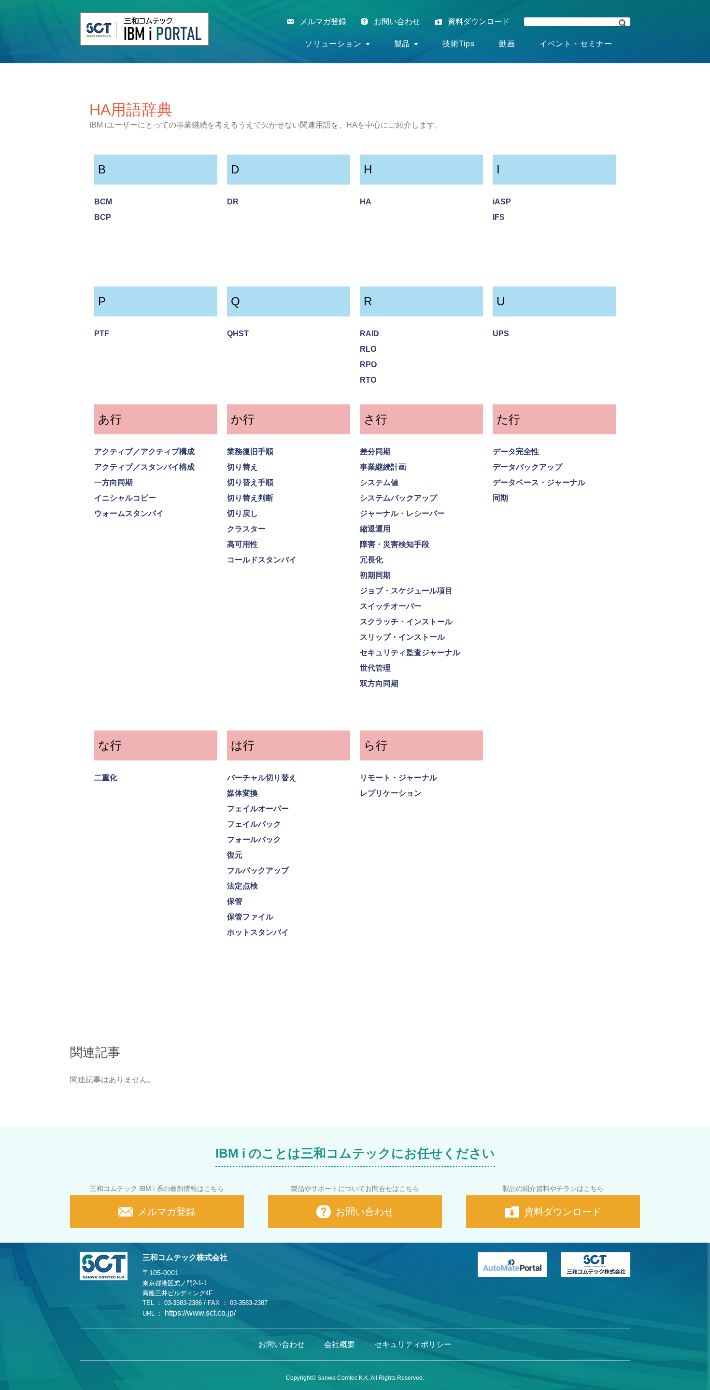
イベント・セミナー (576, 44)
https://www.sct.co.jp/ (200, 1313)
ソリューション (333, 44)
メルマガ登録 (323, 21)
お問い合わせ (397, 21)
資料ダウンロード (479, 21)
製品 (402, 44)
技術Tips (458, 44)
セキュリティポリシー (413, 1344)
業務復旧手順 (250, 451)
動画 (507, 44)
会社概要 (339, 1344)
